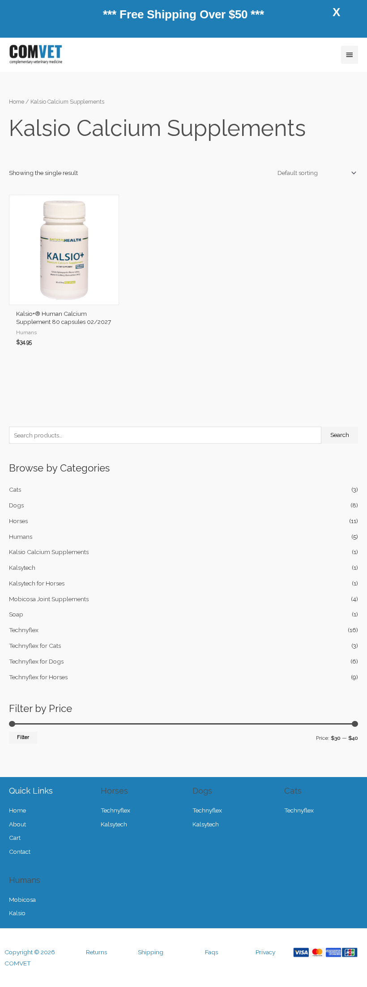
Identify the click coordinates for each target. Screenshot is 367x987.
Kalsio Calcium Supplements (49, 551)
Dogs (16, 505)
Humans (20, 536)
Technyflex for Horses (38, 677)
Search (339, 434)
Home (16, 101)
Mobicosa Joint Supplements (49, 599)
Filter (23, 737)
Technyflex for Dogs (36, 661)
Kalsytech (22, 567)
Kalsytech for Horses (36, 583)
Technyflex (23, 629)
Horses (18, 520)
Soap (16, 614)
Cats (15, 489)
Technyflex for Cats (35, 645)
